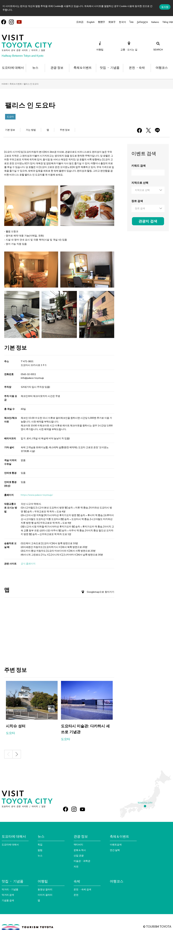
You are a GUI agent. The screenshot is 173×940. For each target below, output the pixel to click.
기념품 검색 (8, 900)
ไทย (131, 22)
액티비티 (78, 844)
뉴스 (40, 855)
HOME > (5, 84)
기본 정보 (10, 129)
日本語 (79, 22)
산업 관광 (79, 855)
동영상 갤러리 (45, 889)
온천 (76, 894)
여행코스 (116, 881)
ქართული (142, 22)
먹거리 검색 (8, 894)
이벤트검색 (116, 844)
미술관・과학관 (82, 860)
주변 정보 (65, 129)
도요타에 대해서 (10, 844)
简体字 (112, 22)
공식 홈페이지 (28, 563)
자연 (76, 866)
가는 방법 (31, 129)
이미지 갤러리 (45, 894)
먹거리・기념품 (10, 889)
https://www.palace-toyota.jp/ (37, 494)
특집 (40, 844)
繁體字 (101, 22)
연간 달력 (115, 850)
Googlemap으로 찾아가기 (100, 592)
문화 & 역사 (80, 850)
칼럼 (40, 850)
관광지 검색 (148, 221)
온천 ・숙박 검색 (82, 889)
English (91, 22)
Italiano (155, 22)
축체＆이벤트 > (16, 84)
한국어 (122, 22)
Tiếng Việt (167, 22)
